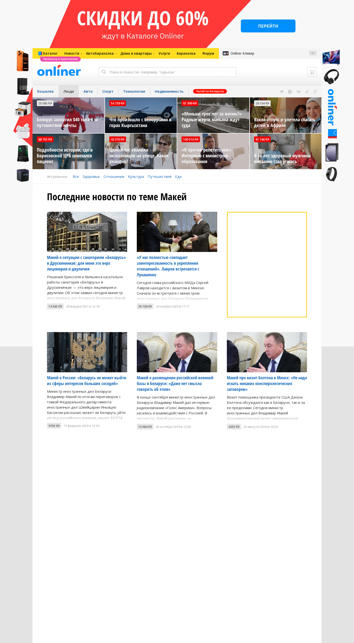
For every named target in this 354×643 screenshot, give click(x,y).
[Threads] (315, 91)
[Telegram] (281, 91)
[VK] (299, 91)
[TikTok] (307, 91)
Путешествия (159, 176)
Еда (178, 176)
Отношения (114, 176)
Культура (136, 176)
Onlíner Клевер (242, 53)
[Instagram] (290, 91)
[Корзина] (312, 72)
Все (76, 176)
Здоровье (91, 176)
